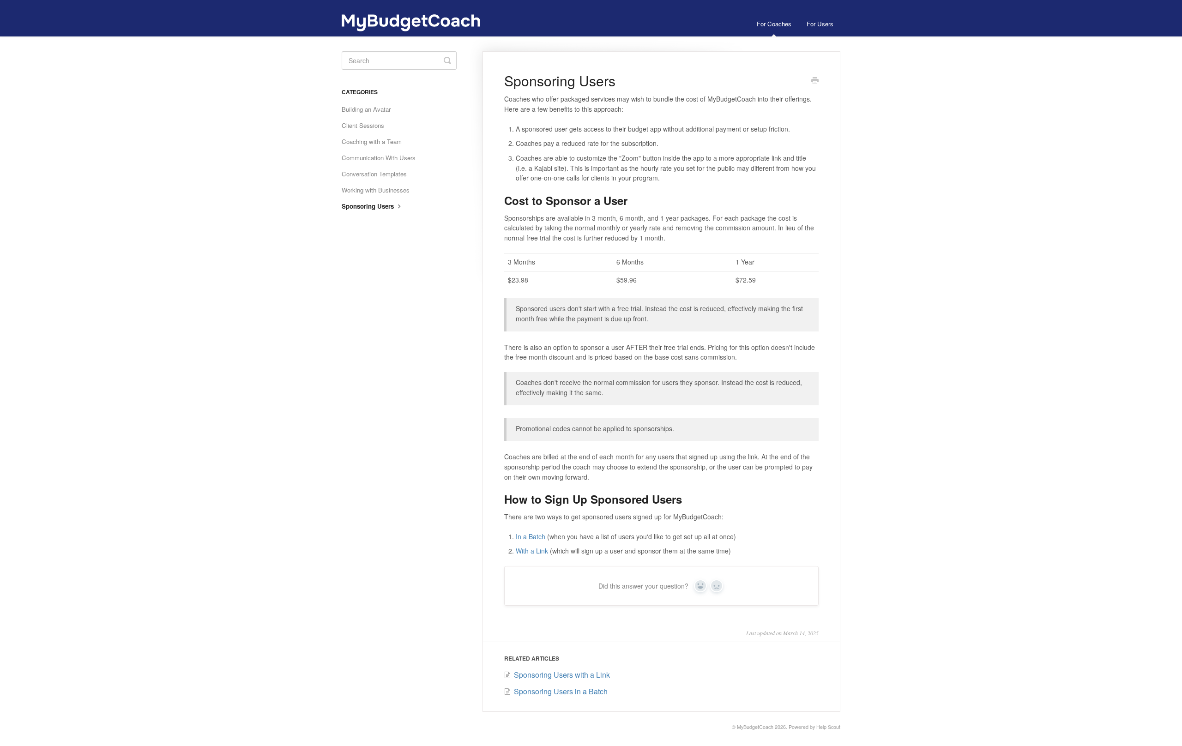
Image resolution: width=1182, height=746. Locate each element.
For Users (820, 23)
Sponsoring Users (369, 206)
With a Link (532, 550)
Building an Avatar (366, 109)
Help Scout (828, 726)
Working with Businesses (376, 190)
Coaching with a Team (372, 141)
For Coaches (774, 23)
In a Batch (530, 536)
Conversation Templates (374, 173)
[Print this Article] (815, 81)
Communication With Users (379, 157)
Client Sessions (363, 125)
